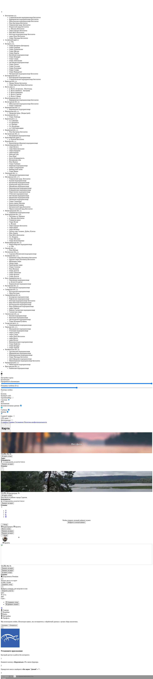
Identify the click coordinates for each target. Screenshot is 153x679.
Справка (11, 422)
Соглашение (19, 422)
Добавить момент (13, 604)
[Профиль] (6, 511)
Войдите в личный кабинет (76, 522)
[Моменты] (6, 517)
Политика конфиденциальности (35, 422)
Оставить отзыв (7, 456)
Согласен (5, 625)
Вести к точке (6, 529)
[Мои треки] (6, 515)
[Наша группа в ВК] (76, 608)
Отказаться (13, 625)
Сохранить (7, 584)
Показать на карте (7, 464)
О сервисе (4, 422)
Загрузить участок (7, 591)
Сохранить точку (12, 602)
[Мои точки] (6, 513)
